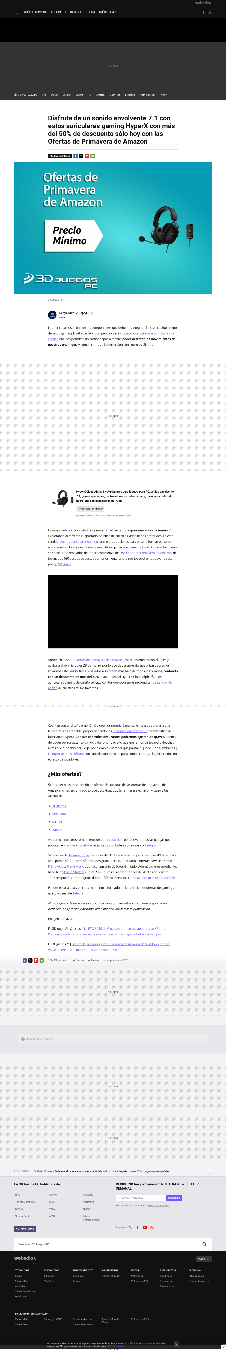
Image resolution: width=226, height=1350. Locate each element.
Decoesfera (166, 1281)
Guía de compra (35, 12)
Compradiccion (167, 1286)
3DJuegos (49, 1276)
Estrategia (73, 12)
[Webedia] (203, 3)
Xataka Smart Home (25, 1291)
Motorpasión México (141, 1319)
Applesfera (20, 1286)
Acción (56, 12)
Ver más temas (25, 1229)
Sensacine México (82, 1319)
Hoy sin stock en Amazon (90, 508)
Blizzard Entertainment (91, 1218)
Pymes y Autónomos (199, 1281)
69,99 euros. (62, 564)
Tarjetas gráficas (25, 1202)
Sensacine (78, 1276)
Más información (116, 1346)
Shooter (66, 95)
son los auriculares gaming (79, 541)
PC (89, 95)
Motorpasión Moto (140, 1281)
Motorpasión (137, 1276)
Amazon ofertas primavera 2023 (109, 960)
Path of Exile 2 (147, 95)
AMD (52, 1216)
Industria (88, 1194)
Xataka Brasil (21, 1324)
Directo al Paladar (111, 1276)
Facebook (203, 12)
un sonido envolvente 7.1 (130, 731)
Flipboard (87, 156)
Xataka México (22, 1319)
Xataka (18, 1276)
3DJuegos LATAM (53, 1319)
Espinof (77, 1281)
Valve (52, 1209)
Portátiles (88, 1202)
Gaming (79, 95)
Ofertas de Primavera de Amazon (148, 553)
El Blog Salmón (196, 1276)
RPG (43, 95)
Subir (201, 1259)
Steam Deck (22, 1216)
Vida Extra (49, 1281)
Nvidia (86, 1209)
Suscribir (174, 1198)
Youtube (145, 1227)
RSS (152, 1227)
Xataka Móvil (21, 1281)
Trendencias (166, 1276)
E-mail (92, 156)
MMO (52, 1202)
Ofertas (80, 960)
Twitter (210, 12)
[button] (76, 313)
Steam (90, 12)
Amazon (100, 95)
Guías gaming (108, 12)
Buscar (204, 1244)
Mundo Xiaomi (22, 1296)
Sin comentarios (61, 156)
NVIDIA (163, 95)
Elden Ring (115, 95)
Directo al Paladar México (111, 1320)
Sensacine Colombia (83, 1324)
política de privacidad (158, 1205)
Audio (65, 960)
